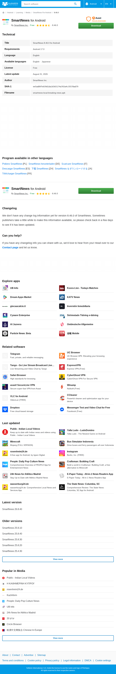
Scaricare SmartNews (72, 164)
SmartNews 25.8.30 (12, 539)
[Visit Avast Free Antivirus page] (96, 19)
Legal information (72, 660)
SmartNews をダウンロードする (71, 168)
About (5, 655)
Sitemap (41, 655)
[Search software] (75, 4)
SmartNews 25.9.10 (12, 528)
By (19, 25)
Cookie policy (34, 660)
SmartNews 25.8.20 (12, 545)
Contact (16, 655)
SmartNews (28, 20)
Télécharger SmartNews (14, 173)
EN (106, 4)
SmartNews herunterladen (42, 164)
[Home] (3, 12)
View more (58, 559)
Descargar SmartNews (13, 168)
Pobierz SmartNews (12, 164)
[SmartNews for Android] (5, 22)
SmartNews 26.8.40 (12, 509)
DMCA (88, 660)
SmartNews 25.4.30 (12, 551)
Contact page (10, 247)
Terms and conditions (13, 660)
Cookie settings (103, 660)
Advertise (28, 655)
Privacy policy (52, 660)
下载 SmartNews (40, 168)
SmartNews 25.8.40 (12, 533)
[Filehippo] (10, 4)
